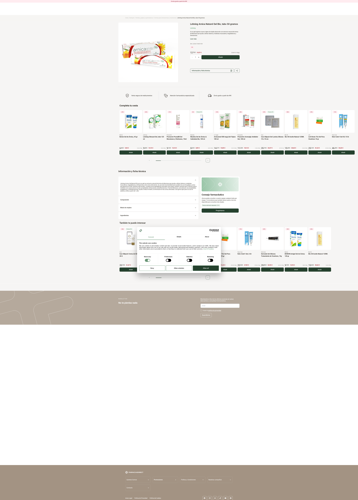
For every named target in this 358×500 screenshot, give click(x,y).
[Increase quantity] (199, 57)
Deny (152, 268)
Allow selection (179, 268)
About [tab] (207, 237)
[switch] (168, 260)
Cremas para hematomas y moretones (165, 18)
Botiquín (131, 18)
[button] (165, 480)
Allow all (206, 268)
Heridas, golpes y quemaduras (144, 18)
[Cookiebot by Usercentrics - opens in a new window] (211, 230)
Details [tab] (179, 237)
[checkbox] (201, 310)
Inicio (126, 18)
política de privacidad (214, 310)
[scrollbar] (178, 161)
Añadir (131, 152)
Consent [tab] (151, 237)
